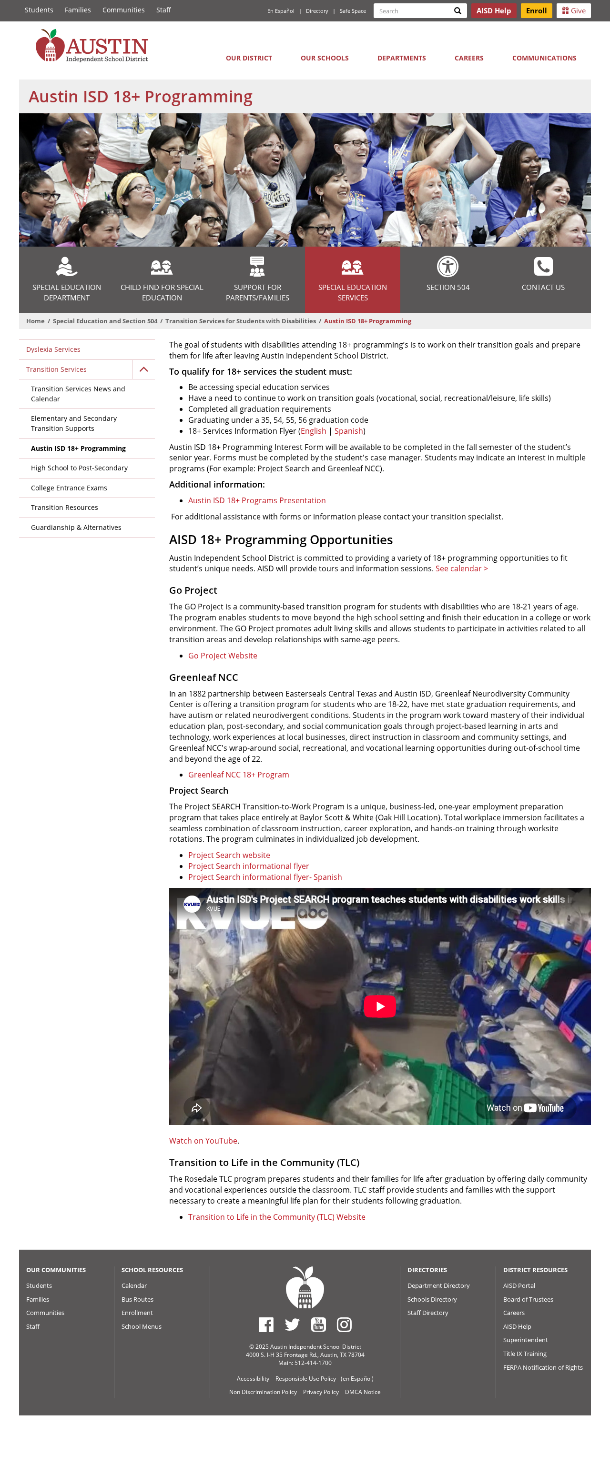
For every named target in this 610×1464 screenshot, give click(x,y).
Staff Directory (427, 1312)
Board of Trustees (528, 1299)
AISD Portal (519, 1285)
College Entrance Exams (69, 487)
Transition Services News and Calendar (78, 393)
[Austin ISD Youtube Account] (318, 1324)
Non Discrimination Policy (263, 1392)
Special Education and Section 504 (105, 321)
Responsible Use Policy (305, 1378)
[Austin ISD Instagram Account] (344, 1324)
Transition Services (56, 369)
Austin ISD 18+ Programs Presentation (257, 500)
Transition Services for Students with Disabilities (240, 321)
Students (39, 9)
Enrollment (137, 1312)
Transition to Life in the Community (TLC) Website (277, 1217)
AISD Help (517, 1326)
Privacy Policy (321, 1392)
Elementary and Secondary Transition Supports (74, 423)
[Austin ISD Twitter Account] (292, 1324)
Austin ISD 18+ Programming (78, 448)
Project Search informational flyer (248, 866)
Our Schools (325, 57)
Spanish (349, 431)
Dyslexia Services (53, 349)
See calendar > (462, 568)
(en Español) (357, 1378)
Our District (249, 57)
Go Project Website (222, 655)
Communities (123, 9)
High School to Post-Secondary (79, 467)
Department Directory (438, 1285)
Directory (317, 10)
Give (577, 10)
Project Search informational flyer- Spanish (265, 877)
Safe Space (353, 10)
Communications (544, 57)
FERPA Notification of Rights (543, 1367)
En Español (281, 10)
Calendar (134, 1285)
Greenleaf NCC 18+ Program (238, 774)
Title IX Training (525, 1353)
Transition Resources (64, 507)
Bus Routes (137, 1299)
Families (78, 9)
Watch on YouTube (203, 1140)
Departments (401, 57)
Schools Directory (432, 1299)
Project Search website (229, 855)
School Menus (142, 1326)
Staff (163, 9)
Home (35, 321)
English (313, 431)
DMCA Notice (363, 1392)
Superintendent (525, 1339)
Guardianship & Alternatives (76, 527)
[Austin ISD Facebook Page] (266, 1324)
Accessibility (253, 1378)
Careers (469, 57)
